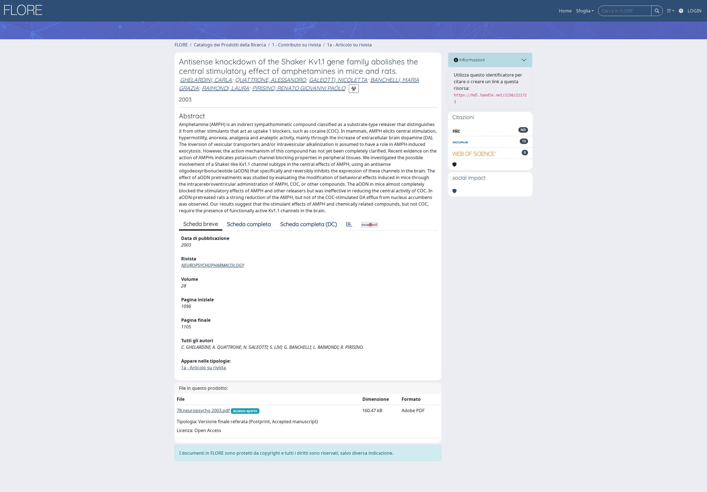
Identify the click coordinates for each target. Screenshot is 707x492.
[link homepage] (25, 10)
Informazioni (471, 59)
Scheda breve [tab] (200, 223)
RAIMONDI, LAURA (225, 88)
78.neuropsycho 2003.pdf (203, 410)
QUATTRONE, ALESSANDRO (270, 79)
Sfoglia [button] (583, 11)
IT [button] (669, 11)
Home (565, 11)
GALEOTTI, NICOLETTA (338, 79)
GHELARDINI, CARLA (206, 79)
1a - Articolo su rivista (349, 45)
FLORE (181, 45)
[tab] (349, 224)
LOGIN (694, 11)
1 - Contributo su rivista (296, 45)
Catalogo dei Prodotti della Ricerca (230, 45)
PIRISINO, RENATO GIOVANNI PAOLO (298, 88)
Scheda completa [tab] (249, 224)
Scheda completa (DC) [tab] (308, 224)
